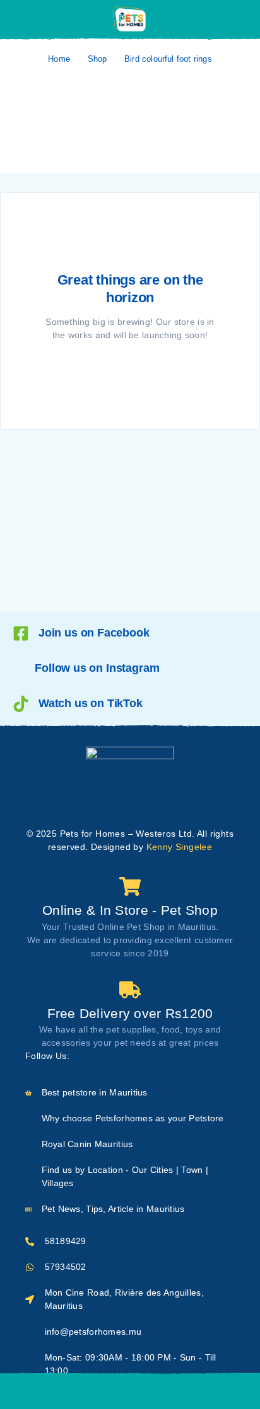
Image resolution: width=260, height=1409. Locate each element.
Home (59, 59)
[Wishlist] (161, 1391)
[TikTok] (143, 1056)
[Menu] (27, 19)
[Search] (99, 1391)
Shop (97, 59)
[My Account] (237, 19)
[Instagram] (102, 1056)
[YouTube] (122, 1056)
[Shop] (37, 1391)
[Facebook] (81, 1056)
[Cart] (223, 1390)
